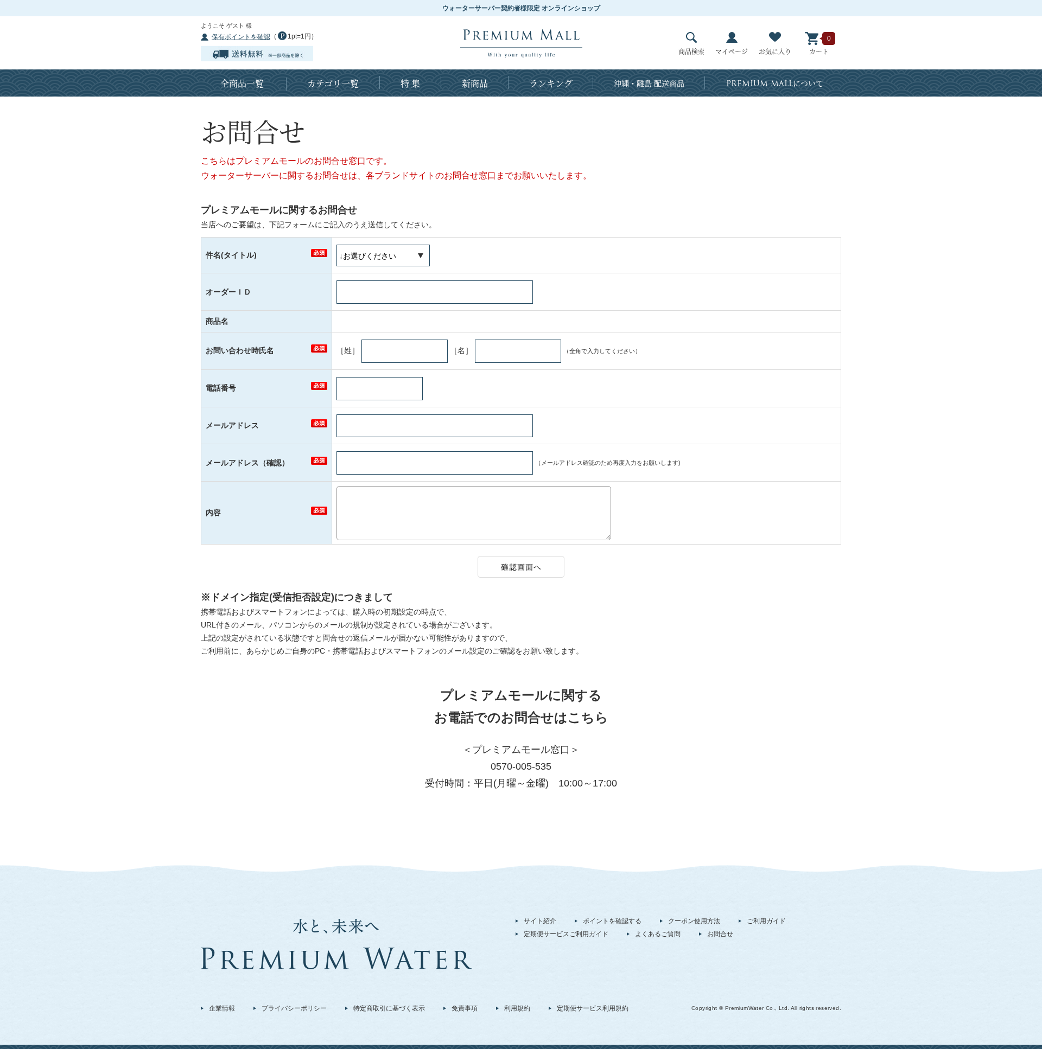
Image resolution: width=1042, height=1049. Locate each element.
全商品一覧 (242, 83)
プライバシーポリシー (294, 1008)
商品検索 (691, 51)
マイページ (731, 51)
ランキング (551, 83)
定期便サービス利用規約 (592, 1008)
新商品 (475, 83)
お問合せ (720, 934)
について (774, 83)
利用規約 (517, 1008)
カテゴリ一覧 (333, 83)
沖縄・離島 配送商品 (649, 83)
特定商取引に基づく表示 (389, 1008)
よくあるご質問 (658, 934)
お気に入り (775, 51)
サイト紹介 (540, 921)
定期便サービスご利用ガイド (566, 934)
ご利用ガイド (766, 921)
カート (819, 51)
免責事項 (465, 1008)
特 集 (410, 83)
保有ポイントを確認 (241, 37)
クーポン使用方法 (694, 921)
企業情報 (222, 1008)
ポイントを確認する (612, 921)
